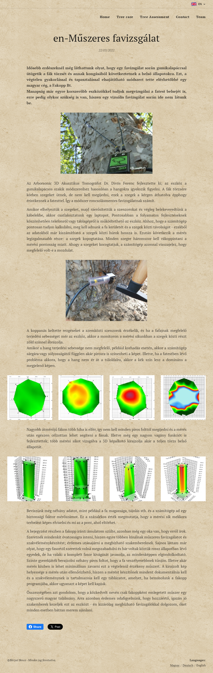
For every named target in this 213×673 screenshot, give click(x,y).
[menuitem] (106, 17)
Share (37, 626)
